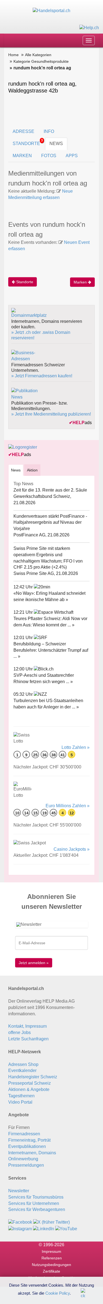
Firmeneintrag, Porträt (29, 1140)
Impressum (51, 1251)
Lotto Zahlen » (76, 747)
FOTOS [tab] (48, 155)
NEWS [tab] (56, 143)
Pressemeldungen (26, 1165)
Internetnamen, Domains (32, 1152)
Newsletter (18, 1190)
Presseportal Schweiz (29, 1083)
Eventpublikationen (27, 1146)
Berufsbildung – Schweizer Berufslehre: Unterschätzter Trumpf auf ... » (50, 650)
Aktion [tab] (32, 470)
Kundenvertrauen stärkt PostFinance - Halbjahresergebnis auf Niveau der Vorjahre (50, 522)
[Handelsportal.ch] (51, 10)
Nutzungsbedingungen (51, 1264)
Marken (81, 282)
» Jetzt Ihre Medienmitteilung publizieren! (51, 414)
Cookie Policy (57, 1293)
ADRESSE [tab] (23, 131)
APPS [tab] (72, 155)
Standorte (24, 282)
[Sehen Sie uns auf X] (51, 1222)
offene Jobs (19, 1032)
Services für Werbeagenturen (36, 1209)
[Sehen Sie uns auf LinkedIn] (43, 1228)
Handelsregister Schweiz (32, 1076)
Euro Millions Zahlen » (68, 805)
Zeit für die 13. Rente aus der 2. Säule (50, 490)
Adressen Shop (23, 1064)
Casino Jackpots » (72, 849)
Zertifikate (51, 1271)
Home (13, 55)
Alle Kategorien (38, 55)
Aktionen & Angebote (28, 1089)
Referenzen (51, 1258)
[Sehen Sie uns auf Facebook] (20, 1222)
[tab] (15, 470)
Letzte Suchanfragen (28, 1038)
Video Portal (20, 1102)
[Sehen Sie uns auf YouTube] (66, 1228)
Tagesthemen (21, 1095)
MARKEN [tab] (22, 155)
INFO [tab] (49, 131)
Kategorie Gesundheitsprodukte (41, 61)
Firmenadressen (24, 1133)
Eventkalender (22, 1070)
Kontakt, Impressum (27, 1026)
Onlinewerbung (23, 1158)
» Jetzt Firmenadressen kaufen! (41, 375)
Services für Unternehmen (33, 1203)
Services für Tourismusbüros (35, 1197)
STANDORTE (28, 142)
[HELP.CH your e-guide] (89, 27)
